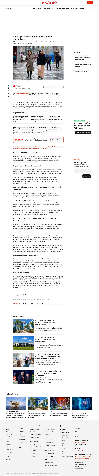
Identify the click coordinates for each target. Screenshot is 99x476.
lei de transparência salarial (51, 473)
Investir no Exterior (50, 445)
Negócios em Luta (49, 450)
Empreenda (65, 454)
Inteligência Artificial (9, 453)
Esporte (21, 434)
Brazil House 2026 (49, 432)
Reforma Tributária (50, 429)
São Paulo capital (38, 299)
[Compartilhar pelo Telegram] (9, 93)
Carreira (8, 441)
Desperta (64, 440)
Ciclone (47, 299)
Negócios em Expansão (51, 465)
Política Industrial (49, 453)
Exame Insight (9, 449)
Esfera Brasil (15, 411)
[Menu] (7, 3)
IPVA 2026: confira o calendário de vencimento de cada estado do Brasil (83, 64)
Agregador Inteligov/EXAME (63, 9)
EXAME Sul (47, 434)
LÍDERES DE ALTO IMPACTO (10, 435)
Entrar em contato (80, 442)
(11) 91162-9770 (82, 445)
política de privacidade (37, 473)
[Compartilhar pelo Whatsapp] (9, 85)
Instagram (78, 434)
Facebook (77, 436)
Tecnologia (22, 439)
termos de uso (17, 473)
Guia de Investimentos (36, 434)
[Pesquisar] (10, 3)
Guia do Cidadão (37, 9)
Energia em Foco (49, 442)
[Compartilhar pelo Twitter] (9, 96)
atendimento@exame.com (82, 450)
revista (64, 429)
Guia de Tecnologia (35, 432)
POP (20, 447)
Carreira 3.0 (65, 437)
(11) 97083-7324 (82, 464)
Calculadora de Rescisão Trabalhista (35, 445)
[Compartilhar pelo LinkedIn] (9, 91)
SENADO (91, 9)
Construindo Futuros (50, 440)
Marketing (21, 431)
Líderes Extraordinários (51, 448)
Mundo (21, 426)
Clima (31, 299)
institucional (9, 473)
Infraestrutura (48, 9)
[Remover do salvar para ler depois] (9, 101)
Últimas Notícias (10, 432)
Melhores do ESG (49, 462)
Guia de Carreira (34, 437)
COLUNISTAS (9, 462)
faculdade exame (67, 426)
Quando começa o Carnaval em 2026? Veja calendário (83, 70)
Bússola (47, 437)
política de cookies (26, 473)
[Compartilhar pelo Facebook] (9, 88)
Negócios (8, 459)
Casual (21, 428)
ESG (7, 447)
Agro (63, 451)
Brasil (9, 8)
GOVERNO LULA (83, 9)
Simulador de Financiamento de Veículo (34, 455)
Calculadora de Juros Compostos (35, 449)
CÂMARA (75, 9)
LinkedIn (77, 431)
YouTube (77, 428)
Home (14, 33)
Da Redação (18, 85)
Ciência (21, 444)
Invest (7, 456)
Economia (8, 444)
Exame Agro (22, 436)
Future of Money (23, 442)
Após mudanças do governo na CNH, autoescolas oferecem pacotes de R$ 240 (83, 57)
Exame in (64, 435)
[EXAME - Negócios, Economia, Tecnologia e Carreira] (49, 2)
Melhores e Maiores (50, 459)
